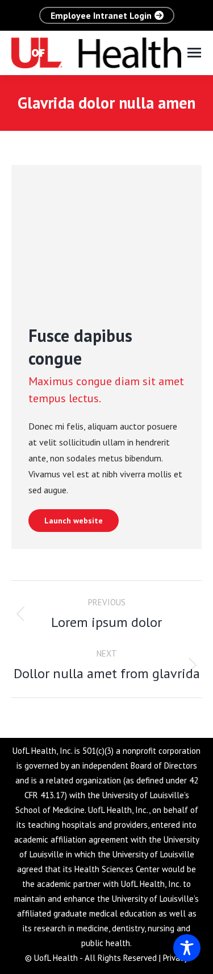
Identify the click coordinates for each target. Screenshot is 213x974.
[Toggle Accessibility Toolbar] (187, 948)
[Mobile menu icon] (194, 53)
